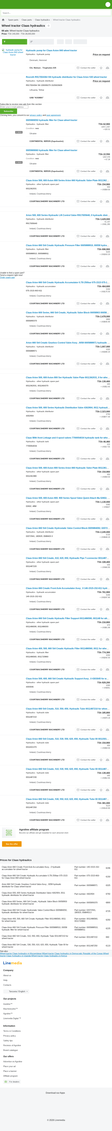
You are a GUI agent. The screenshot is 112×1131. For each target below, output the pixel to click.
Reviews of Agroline (12, 1045)
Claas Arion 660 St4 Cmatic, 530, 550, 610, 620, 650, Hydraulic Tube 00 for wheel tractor (35, 945)
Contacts (7, 985)
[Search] (108, 13)
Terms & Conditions (12, 1031)
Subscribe (8, 111)
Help (5, 980)
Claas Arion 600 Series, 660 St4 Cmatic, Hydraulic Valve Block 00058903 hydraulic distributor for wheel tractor (34, 902)
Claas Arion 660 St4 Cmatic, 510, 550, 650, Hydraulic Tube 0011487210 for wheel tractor (35, 937)
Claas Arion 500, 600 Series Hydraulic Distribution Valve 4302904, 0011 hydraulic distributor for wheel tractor (33, 894)
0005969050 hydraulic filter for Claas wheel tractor (51, 120)
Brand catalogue (10, 1050)
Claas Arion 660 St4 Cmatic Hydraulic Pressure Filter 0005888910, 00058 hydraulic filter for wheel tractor (34, 928)
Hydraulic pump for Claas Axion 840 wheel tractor (51, 50)
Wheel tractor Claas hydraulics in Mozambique (21, 953)
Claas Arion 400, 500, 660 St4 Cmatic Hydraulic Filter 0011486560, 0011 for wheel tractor (34, 920)
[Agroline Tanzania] (18, 4)
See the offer (12, 844)
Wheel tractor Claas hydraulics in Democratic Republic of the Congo (72, 953)
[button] (108, 4)
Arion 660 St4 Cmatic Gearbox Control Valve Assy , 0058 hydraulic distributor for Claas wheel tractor (31, 885)
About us (7, 975)
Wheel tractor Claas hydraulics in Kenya (49, 956)
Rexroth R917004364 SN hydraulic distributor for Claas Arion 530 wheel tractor (66, 77)
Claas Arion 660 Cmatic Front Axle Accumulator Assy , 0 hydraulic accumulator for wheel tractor (31, 868)
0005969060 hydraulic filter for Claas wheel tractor (51, 150)
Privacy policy (9, 1036)
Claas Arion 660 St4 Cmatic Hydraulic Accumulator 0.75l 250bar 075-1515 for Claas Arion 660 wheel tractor (34, 876)
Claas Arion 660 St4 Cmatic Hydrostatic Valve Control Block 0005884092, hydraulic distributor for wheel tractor (34, 911)
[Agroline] (3, 19)
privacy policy (36, 115)
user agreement (53, 115)
